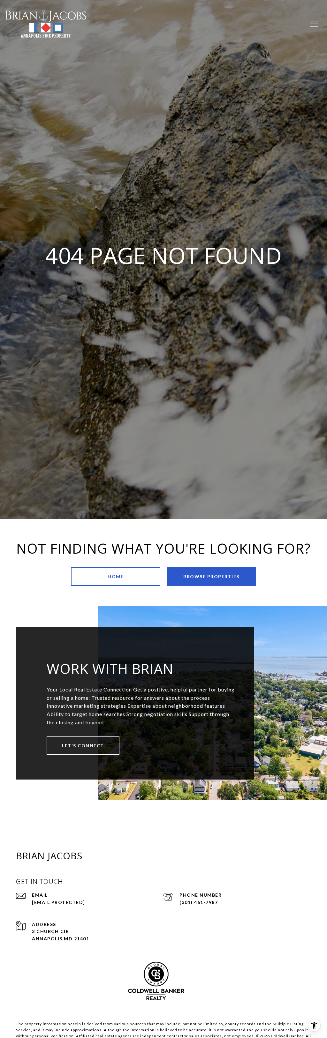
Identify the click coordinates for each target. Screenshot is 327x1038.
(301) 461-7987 (198, 902)
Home (116, 576)
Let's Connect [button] (83, 745)
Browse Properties (211, 576)
